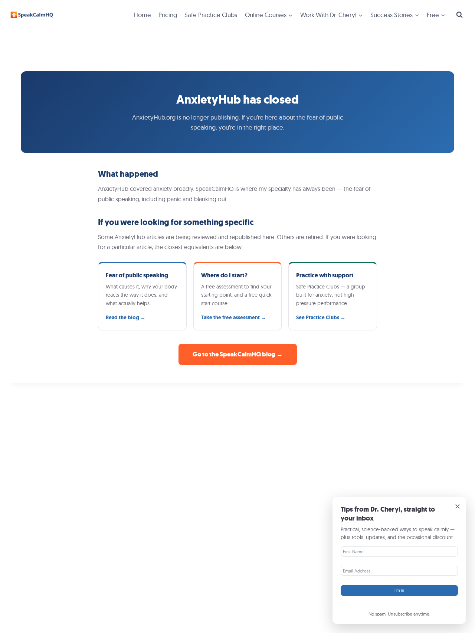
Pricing (167, 15)
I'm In (399, 590)
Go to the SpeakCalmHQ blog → (238, 354)
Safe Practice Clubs (210, 15)
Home (142, 15)
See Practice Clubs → (320, 317)
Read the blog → (125, 317)
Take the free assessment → (233, 317)
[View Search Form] (459, 15)
